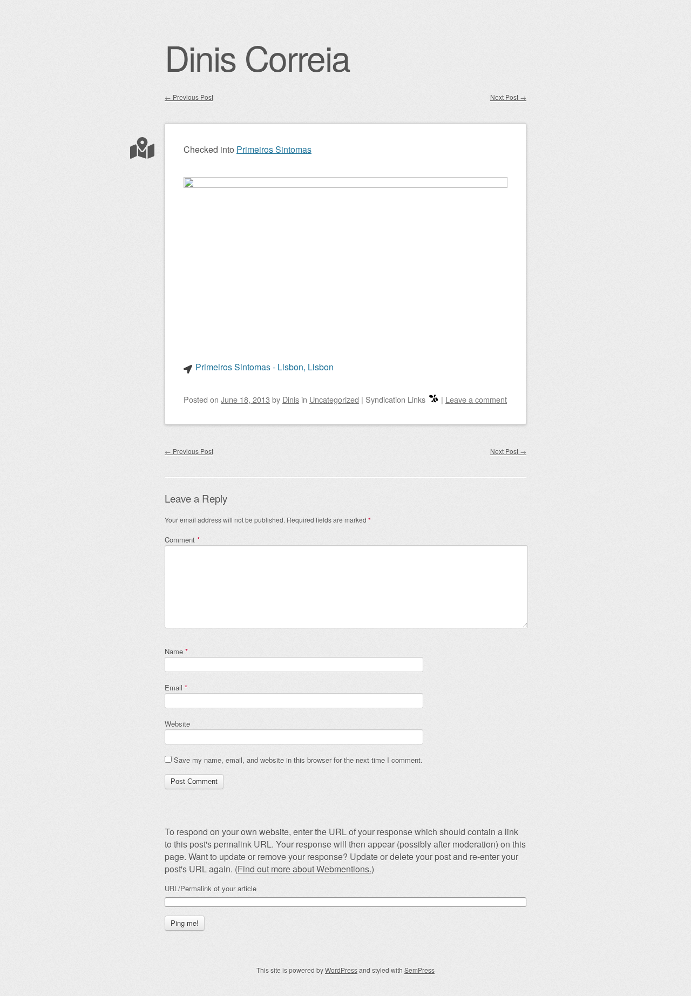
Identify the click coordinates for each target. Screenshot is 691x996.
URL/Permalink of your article (210, 888)
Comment (182, 539)
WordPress (341, 969)
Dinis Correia (257, 57)
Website (177, 724)
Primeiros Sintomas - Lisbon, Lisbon (264, 367)
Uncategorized (334, 399)
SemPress (419, 969)
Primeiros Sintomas (273, 149)
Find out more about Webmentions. (304, 869)
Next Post (508, 96)
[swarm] (433, 399)
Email (176, 687)
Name (176, 651)
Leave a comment (476, 399)
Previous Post (189, 96)
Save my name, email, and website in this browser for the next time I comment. (298, 760)
